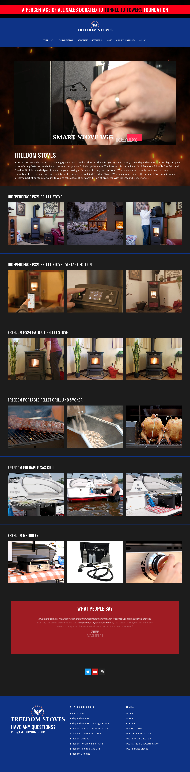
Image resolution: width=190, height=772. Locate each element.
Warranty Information (138, 733)
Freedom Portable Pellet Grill (86, 743)
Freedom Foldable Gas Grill (32, 467)
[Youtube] (95, 672)
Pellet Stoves (77, 713)
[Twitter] (88, 672)
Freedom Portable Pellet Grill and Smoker (45, 400)
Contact (130, 723)
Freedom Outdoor (80, 738)
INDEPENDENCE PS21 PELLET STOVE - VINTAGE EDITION (50, 264)
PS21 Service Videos (137, 748)
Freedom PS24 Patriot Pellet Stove (38, 332)
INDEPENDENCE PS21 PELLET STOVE (35, 197)
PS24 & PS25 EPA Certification (142, 743)
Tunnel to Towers (123, 9)
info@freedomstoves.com (28, 732)
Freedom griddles (23, 535)
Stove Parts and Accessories (85, 733)
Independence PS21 (81, 718)
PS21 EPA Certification (138, 738)
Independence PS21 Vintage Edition (89, 723)
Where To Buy (134, 728)
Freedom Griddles (80, 753)
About (129, 718)
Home (129, 713)
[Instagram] (102, 672)
